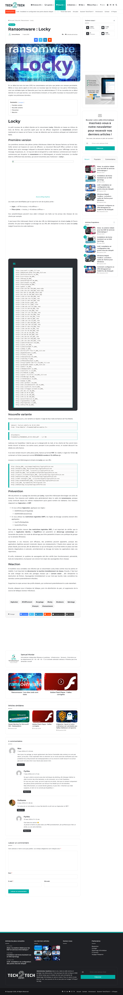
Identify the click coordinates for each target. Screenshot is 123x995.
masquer (21, 102)
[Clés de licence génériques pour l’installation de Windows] (38, 947)
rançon (36, 606)
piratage (72, 602)
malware (60, 602)
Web (81, 5)
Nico (19, 748)
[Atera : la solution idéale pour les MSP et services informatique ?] (90, 169)
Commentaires (110, 159)
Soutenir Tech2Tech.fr (86, 11)
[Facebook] (36, 40)
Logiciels (49, 5)
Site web (47, 881)
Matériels (72, 5)
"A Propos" (74, 979)
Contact (107, 11)
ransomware (48, 606)
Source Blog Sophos (43, 197)
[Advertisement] (42, 243)
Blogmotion (95, 946)
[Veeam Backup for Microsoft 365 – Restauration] (18, 716)
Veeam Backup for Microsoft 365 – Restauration (18, 725)
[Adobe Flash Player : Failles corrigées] (42, 716)
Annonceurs (99, 11)
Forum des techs (66, 11)
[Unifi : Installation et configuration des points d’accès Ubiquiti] (90, 187)
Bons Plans (92, 5)
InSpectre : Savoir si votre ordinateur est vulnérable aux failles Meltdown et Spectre (66, 726)
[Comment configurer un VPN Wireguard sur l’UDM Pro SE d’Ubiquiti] (90, 208)
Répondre (21, 764)
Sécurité (60, 5)
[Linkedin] (45, 40)
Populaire (97, 159)
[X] (40, 40)
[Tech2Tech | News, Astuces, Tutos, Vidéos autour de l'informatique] (14, 5)
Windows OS (36, 5)
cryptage (40, 602)
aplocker (15, 602)
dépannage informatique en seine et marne (50, 977)
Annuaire (75, 11)
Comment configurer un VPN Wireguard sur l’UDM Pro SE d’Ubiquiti (105, 207)
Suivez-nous (67, 941)
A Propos (114, 11)
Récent (87, 159)
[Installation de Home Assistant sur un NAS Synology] (90, 178)
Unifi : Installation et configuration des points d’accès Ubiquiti (34, 11)
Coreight (94, 948)
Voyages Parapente (97, 954)
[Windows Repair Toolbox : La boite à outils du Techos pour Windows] (90, 197)
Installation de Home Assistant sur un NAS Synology (104, 178)
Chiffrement (27, 602)
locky (50, 602)
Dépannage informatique (99, 950)
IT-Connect (95, 952)
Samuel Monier (16, 34)
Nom (10, 873)
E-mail (10, 881)
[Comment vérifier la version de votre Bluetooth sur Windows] (56, 958)
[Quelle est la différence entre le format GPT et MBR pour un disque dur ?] (47, 947)
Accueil (11, 20)
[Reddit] (50, 40)
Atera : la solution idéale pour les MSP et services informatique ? (105, 168)
